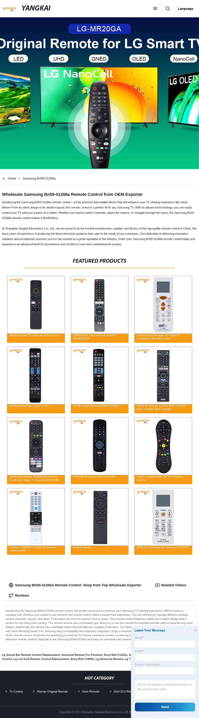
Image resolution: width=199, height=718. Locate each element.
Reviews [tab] (22, 595)
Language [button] (185, 8)
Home (12, 178)
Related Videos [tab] (173, 585)
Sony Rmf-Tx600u (82, 658)
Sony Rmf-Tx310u (115, 654)
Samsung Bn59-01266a (39, 178)
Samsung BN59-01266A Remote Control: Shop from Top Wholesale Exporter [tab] (78, 585)
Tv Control (16, 691)
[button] (155, 8)
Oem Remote (91, 691)
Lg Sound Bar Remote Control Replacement (31, 654)
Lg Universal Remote (109, 658)
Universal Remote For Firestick (81, 654)
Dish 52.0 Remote (125, 691)
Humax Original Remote (52, 691)
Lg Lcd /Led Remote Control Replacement (41, 658)
